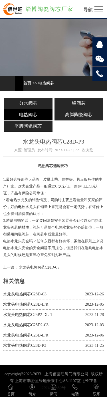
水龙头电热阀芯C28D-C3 (39, 267)
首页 (27, 83)
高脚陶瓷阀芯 (78, 114)
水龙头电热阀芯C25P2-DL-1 (27, 315)
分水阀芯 (28, 103)
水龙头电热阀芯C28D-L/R (25, 304)
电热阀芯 (46, 83)
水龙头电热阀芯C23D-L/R (25, 335)
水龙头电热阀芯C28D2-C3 (26, 325)
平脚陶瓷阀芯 (28, 126)
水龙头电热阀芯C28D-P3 (24, 345)
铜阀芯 (79, 103)
